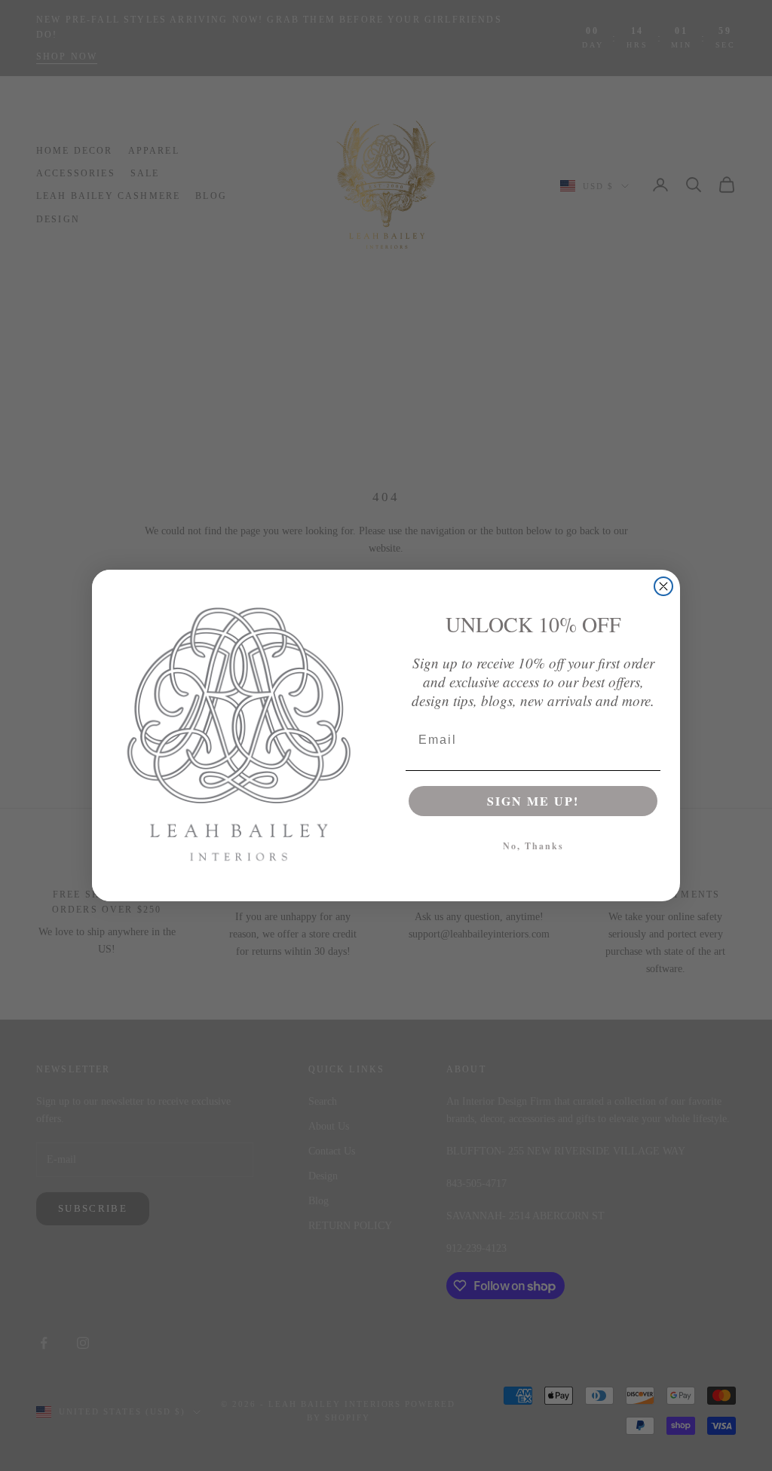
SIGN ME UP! (533, 800)
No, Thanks (533, 845)
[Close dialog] (663, 586)
